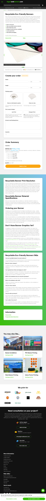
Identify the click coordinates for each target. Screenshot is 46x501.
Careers (5, 467)
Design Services (7, 459)
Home (5, 10)
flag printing (12, 248)
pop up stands (26, 246)
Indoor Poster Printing (31, 375)
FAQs (24, 38)
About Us (6, 464)
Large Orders (7, 457)
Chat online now (23, 445)
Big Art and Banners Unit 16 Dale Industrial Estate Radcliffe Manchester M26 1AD (10, 479)
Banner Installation (11, 353)
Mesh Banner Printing (11, 375)
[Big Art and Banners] (14, 2)
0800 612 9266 (23, 427)
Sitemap (5, 469)
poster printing (33, 246)
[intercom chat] (43, 490)
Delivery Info (6, 462)
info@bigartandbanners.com (11, 239)
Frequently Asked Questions (11, 316)
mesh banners (13, 245)
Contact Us (6, 487)
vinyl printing (20, 248)
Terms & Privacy (7, 471)
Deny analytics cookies (11, 498)
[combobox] (22, 5)
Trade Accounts (7, 455)
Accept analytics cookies (34, 498)
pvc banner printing (29, 244)
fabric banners (20, 245)
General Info (8, 38)
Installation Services (8, 461)
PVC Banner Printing (31, 353)
